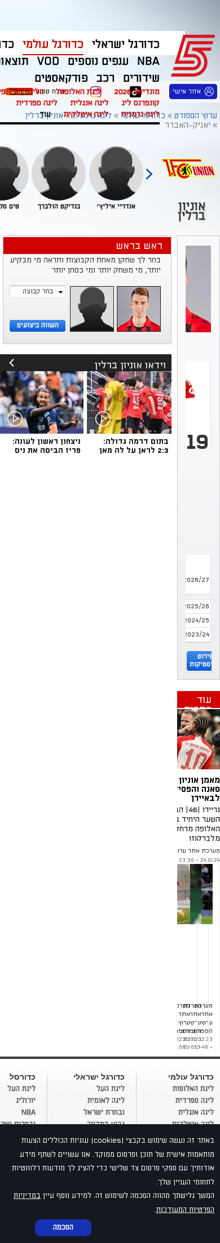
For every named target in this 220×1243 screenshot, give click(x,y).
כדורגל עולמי (53, 44)
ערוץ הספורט (195, 54)
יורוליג (26, 1100)
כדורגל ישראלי (126, 44)
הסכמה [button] (63, 1227)
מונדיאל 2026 (137, 91)
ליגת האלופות (79, 91)
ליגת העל (110, 1088)
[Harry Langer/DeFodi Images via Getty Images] (179, 739)
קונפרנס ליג (141, 102)
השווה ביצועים (38, 325)
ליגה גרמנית (140, 114)
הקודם (149, 169)
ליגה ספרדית (37, 102)
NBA (28, 1112)
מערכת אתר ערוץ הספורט (186, 851)
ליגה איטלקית (86, 114)
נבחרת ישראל (104, 1112)
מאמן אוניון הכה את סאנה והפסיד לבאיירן (184, 789)
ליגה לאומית (106, 1100)
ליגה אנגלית (90, 102)
